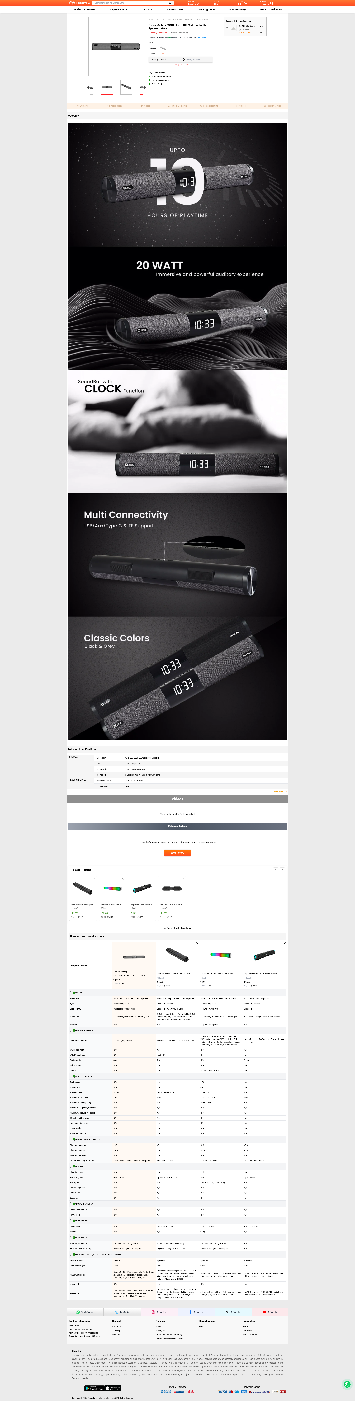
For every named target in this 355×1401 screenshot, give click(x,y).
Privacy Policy (162, 1330)
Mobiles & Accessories (84, 9)
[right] (282, 869)
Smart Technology (237, 9)
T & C (158, 1326)
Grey (162, 53)
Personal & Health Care (271, 9)
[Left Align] (171, 3)
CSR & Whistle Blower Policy (169, 1334)
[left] (275, 869)
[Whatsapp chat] (346, 1384)
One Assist (117, 1334)
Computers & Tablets (119, 9)
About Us (247, 1326)
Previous (88, 87)
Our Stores (248, 1330)
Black (153, 53)
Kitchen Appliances (176, 9)
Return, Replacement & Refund (169, 1339)
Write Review (177, 852)
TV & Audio (147, 9)
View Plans (202, 38)
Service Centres (250, 1334)
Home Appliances (207, 9)
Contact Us (117, 1326)
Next (144, 87)
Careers (202, 1326)
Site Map (116, 1330)
